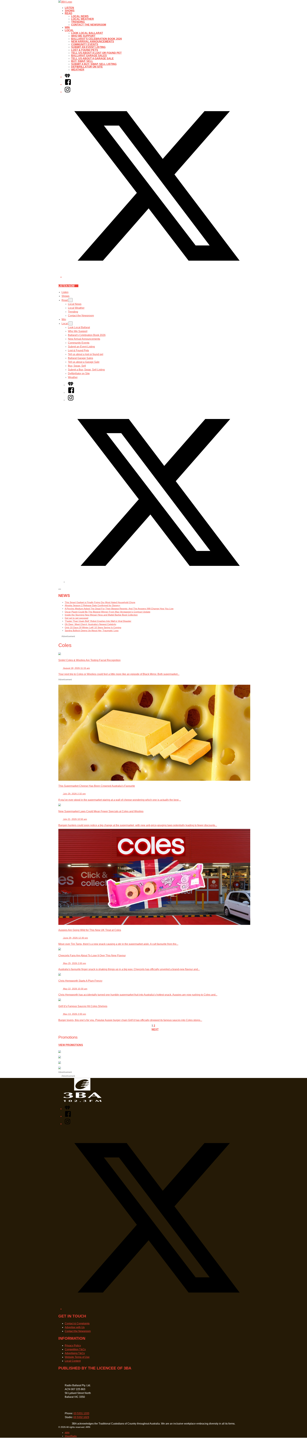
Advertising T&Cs (75, 1353)
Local (69, 30)
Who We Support (83, 36)
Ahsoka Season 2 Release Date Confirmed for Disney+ (92, 605)
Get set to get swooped (76, 618)
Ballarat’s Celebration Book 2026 (96, 38)
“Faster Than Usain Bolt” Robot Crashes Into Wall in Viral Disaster (98, 621)
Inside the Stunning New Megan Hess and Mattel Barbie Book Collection (101, 615)
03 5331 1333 (81, 1413)
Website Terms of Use (77, 1357)
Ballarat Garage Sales (89, 55)
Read (68, 13)
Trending (78, 21)
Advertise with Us (75, 1327)
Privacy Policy (73, 1345)
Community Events (84, 44)
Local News (80, 16)
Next (155, 1029)
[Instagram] (67, 92)
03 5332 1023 (81, 1417)
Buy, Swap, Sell (82, 61)
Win (67, 27)
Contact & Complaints (77, 1323)
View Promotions (70, 1045)
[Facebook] (68, 84)
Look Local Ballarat (87, 33)
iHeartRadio (71, 1436)
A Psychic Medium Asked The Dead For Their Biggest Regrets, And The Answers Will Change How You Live (119, 608)
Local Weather (82, 19)
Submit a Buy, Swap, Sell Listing (94, 64)
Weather (77, 69)
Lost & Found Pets (84, 50)
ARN (67, 1432)
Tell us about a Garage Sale (92, 58)
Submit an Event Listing (88, 47)
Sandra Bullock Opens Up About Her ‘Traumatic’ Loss (91, 630)
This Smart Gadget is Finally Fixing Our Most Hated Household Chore (100, 602)
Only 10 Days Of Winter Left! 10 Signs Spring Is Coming (93, 627)
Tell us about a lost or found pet (96, 53)
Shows (70, 10)
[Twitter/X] (157, 277)
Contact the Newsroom (88, 24)
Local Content (73, 1361)
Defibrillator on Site (87, 66)
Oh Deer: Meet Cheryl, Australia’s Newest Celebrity (90, 624)
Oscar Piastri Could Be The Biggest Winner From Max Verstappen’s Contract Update (107, 611)
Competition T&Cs (75, 1349)
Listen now (66, 285)
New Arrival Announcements (92, 41)
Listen (69, 7)
